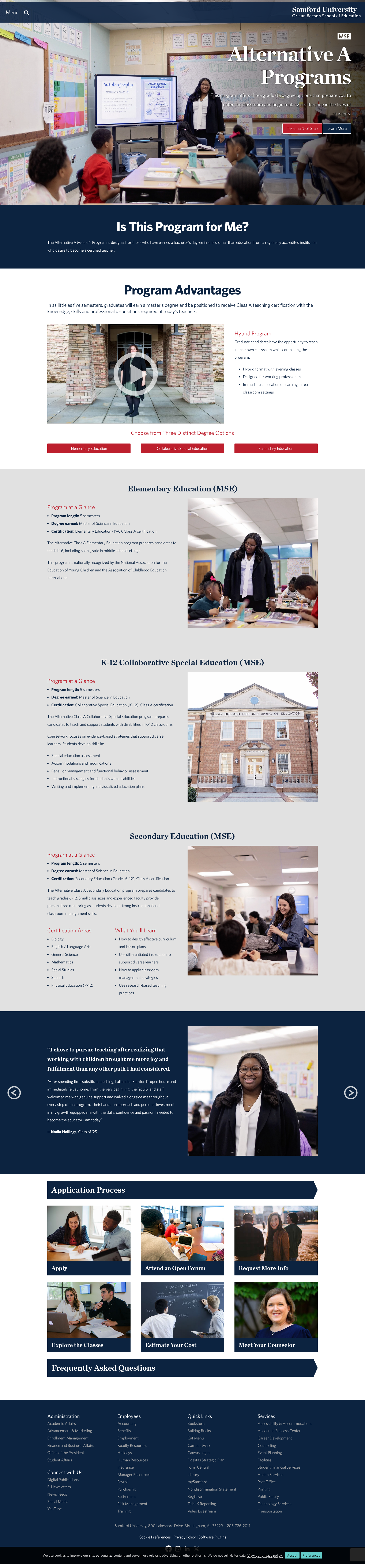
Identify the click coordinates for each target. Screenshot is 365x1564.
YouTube (54, 1508)
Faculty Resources (132, 1445)
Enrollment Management (68, 1438)
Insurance (125, 1467)
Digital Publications (63, 1479)
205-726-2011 (238, 1525)
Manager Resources (133, 1474)
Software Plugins (212, 1537)
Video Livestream (202, 1511)
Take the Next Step (302, 128)
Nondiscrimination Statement (212, 1489)
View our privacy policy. (265, 1555)
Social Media (57, 1501)
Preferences (311, 1555)
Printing (264, 1489)
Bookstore (196, 1423)
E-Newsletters (59, 1486)
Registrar (195, 1496)
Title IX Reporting (202, 1503)
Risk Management (132, 1503)
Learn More (337, 128)
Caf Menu (196, 1438)
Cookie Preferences (155, 1537)
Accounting (127, 1423)
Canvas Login (199, 1452)
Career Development (275, 1438)
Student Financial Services (279, 1467)
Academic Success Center (279, 1430)
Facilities (264, 1459)
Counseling (267, 1445)
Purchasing (126, 1489)
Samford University (131, 1525)
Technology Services (274, 1503)
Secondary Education (276, 448)
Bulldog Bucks (199, 1430)
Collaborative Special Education (182, 448)
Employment (128, 1438)
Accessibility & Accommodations (285, 1423)
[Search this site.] (26, 12)
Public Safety (268, 1496)
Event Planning (270, 1452)
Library (193, 1474)
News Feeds (57, 1494)
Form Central (198, 1467)
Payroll (122, 1481)
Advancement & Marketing (69, 1430)
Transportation (270, 1511)
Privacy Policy (184, 1537)
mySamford (197, 1481)
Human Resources (132, 1459)
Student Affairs (59, 1459)
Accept (292, 1555)
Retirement (126, 1496)
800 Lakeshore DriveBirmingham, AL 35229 (185, 1525)
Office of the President (65, 1452)
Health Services (270, 1474)
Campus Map (199, 1445)
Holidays (124, 1452)
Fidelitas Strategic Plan (206, 1459)
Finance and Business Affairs (70, 1445)
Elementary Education (89, 448)
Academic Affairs (61, 1423)
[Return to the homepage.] (326, 16)
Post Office (267, 1481)
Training (124, 1511)
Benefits (124, 1430)
